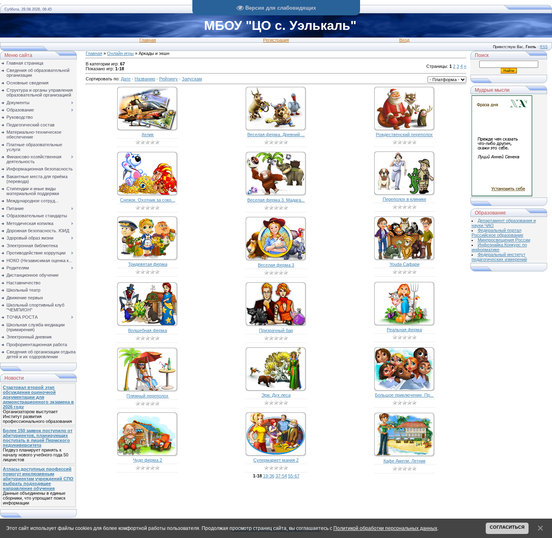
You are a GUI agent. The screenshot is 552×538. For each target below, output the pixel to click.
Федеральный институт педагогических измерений (499, 257)
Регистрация (276, 40)
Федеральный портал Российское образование (497, 232)
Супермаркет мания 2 (276, 460)
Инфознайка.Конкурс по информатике (499, 247)
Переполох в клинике (404, 199)
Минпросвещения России (504, 239)
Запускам (192, 78)
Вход (404, 40)
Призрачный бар (276, 330)
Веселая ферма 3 (276, 265)
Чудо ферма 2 (147, 460)
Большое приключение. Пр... (404, 395)
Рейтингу (168, 78)
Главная (147, 40)
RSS (544, 47)
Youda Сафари (404, 264)
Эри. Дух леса (276, 395)
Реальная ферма (404, 329)
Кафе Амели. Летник (404, 460)
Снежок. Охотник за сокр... (147, 200)
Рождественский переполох (404, 134)
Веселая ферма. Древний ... (276, 134)
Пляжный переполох (147, 395)
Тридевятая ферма (147, 264)
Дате (126, 78)
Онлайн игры (120, 53)
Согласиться (507, 527)
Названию (145, 78)
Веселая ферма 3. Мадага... (276, 200)
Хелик (147, 134)
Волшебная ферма (147, 330)
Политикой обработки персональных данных (385, 528)
